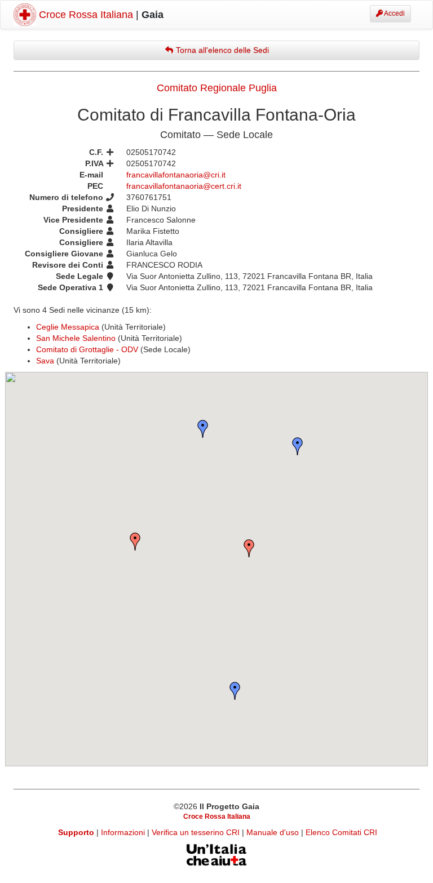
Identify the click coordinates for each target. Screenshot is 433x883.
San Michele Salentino (76, 338)
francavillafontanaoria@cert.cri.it (183, 185)
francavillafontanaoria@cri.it (176, 174)
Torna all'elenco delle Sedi (221, 50)
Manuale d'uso (273, 832)
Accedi (394, 13)
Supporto (76, 832)
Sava (45, 360)
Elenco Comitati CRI (341, 832)
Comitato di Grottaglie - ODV (87, 349)
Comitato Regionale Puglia (217, 88)
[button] (249, 548)
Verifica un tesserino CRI (197, 832)
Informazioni (124, 832)
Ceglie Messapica (67, 326)
